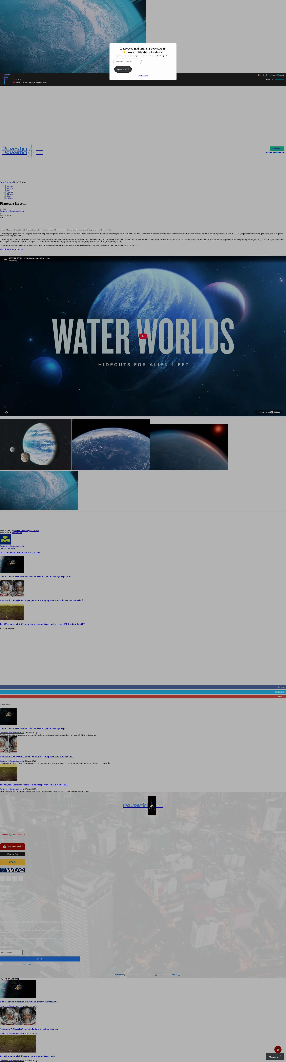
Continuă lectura (143, 76)
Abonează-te (121, 70)
